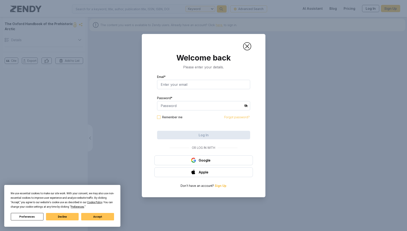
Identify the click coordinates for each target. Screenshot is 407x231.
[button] (247, 46)
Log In (204, 135)
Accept (97, 216)
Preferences (27, 216)
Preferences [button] (77, 206)
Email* (161, 77)
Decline (62, 216)
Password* (164, 98)
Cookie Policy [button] (94, 202)
